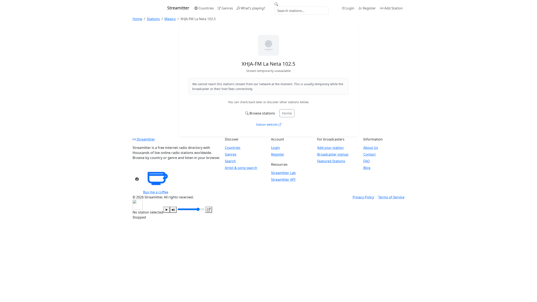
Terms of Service (391, 197)
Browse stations (262, 113)
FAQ (366, 161)
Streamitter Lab (283, 173)
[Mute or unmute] (173, 210)
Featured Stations (331, 161)
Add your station (330, 147)
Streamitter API (283, 179)
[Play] (166, 210)
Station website (267, 124)
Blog (366, 167)
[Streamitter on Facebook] (137, 179)
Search (230, 161)
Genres (227, 8)
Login (349, 8)
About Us (370, 147)
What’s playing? (253, 8)
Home (287, 113)
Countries (206, 8)
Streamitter (145, 139)
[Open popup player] (208, 210)
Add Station (393, 8)
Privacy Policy (363, 197)
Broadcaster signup (332, 154)
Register (369, 8)
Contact (369, 154)
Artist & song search (241, 167)
